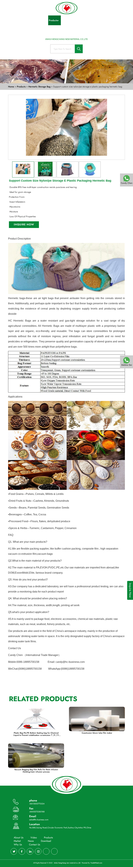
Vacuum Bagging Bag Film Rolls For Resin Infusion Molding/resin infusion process (36, 770)
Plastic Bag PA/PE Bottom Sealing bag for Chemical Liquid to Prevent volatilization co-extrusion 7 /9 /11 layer (36, 734)
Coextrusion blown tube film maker (97, 733)
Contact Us (72, 30)
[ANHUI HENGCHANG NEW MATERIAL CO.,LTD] (66, 8)
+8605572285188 (37, 811)
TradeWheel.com (96, 863)
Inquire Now (24, 224)
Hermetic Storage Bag (39, 86)
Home (17, 20)
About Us (29, 20)
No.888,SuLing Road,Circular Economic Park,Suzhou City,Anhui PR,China (60, 827)
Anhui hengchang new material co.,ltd (67, 863)
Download (114, 20)
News (102, 20)
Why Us (59, 30)
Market (90, 20)
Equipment (77, 20)
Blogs (64, 20)
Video (41, 20)
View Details (36, 719)
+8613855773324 (36, 803)
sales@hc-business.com (38, 819)
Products (53, 20)
